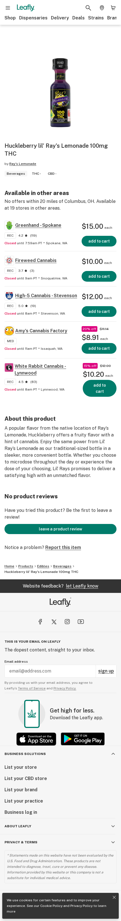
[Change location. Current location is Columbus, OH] (101, 8)
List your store (21, 767)
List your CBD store (26, 778)
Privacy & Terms (21, 842)
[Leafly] (25, 8)
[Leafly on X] (53, 621)
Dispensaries (33, 18)
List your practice (24, 801)
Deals (78, 18)
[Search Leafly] (88, 8)
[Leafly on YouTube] (81, 621)
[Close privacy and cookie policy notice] (114, 897)
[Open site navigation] (8, 8)
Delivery (60, 18)
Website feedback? (60, 586)
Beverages (62, 566)
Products (25, 566)
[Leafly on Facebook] (40, 621)
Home (9, 566)
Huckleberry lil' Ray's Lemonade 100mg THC (41, 572)
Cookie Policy (51, 906)
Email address (16, 662)
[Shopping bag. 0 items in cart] (113, 8)
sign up (106, 671)
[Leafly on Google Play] (83, 739)
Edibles (43, 566)
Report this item (63, 547)
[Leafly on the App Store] (36, 739)
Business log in (21, 812)
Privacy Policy (81, 906)
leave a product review (60, 529)
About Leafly (18, 826)
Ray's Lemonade (22, 164)
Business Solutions (25, 754)
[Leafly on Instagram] (67, 621)
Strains (96, 18)
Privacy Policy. (64, 688)
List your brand (21, 789)
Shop (10, 18)
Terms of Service (32, 688)
